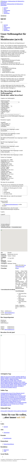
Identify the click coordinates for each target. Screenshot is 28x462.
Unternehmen (7, 10)
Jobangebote (6, 13)
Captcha (3, 214)
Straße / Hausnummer (6, 135)
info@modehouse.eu (9, 312)
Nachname (4, 130)
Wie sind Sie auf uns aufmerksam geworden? (12, 184)
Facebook (6, 189)
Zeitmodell (4, 109)
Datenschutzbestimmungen (11, 204)
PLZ (2, 139)
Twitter (5, 191)
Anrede (3, 122)
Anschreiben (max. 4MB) (7, 159)
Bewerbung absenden (5, 227)
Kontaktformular (7, 438)
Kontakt (5, 11)
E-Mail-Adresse (5, 152)
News (5, 9)
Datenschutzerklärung (9, 444)
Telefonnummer (5, 147)
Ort (2, 113)
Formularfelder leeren (16, 227)
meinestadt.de (7, 192)
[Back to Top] (1, 421)
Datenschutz (4, 201)
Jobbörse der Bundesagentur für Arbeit (13, 188)
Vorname (3, 126)
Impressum (6, 449)
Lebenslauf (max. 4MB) (6, 164)
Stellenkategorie (5, 100)
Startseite (6, 7)
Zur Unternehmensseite (20, 266)
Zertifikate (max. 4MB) (6, 176)
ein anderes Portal (8, 194)
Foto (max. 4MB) (5, 168)
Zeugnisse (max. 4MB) (6, 172)
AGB (5, 451)
